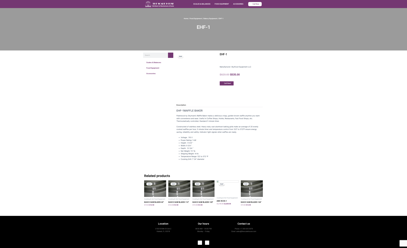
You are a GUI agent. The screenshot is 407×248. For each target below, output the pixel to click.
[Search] (170, 55)
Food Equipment (196, 19)
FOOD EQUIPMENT (222, 4)
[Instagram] (207, 243)
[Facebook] (200, 243)
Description (181, 105)
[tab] (181, 105)
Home (186, 19)
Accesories (151, 74)
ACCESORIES (238, 4)
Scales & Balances (153, 62)
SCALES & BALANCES (201, 4)
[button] (158, 62)
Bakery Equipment (210, 19)
